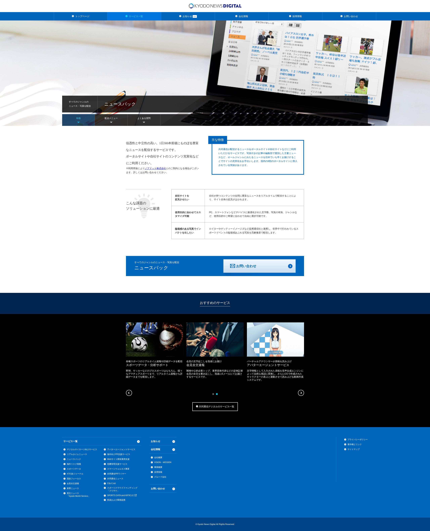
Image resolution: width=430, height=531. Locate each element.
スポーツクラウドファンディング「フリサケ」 (122, 489)
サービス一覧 (136, 16)
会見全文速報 (73, 483)
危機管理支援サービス (117, 464)
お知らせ (189, 16)
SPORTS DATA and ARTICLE (120, 495)
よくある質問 (143, 118)
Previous (129, 393)
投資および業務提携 (116, 500)
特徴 (78, 118)
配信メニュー (111, 118)
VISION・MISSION (162, 462)
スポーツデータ (74, 469)
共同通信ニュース (115, 478)
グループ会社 (160, 477)
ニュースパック (74, 459)
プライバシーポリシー (358, 439)
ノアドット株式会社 (155, 168)
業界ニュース (73, 488)
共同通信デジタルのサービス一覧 (216, 406)
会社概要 (158, 457)
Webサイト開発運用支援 (118, 459)
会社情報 (243, 16)
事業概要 (158, 467)
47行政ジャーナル (75, 474)
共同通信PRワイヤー (116, 474)
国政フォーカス (74, 478)
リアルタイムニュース (77, 454)
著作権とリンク (355, 444)
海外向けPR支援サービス (118, 454)
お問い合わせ (351, 16)
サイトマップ (354, 449)
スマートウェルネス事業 (118, 469)
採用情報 (297, 16)
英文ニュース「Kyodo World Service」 (78, 494)
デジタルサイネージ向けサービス (82, 449)
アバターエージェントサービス (121, 449)
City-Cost (111, 483)
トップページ (82, 16)
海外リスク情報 (74, 464)
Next (301, 393)
